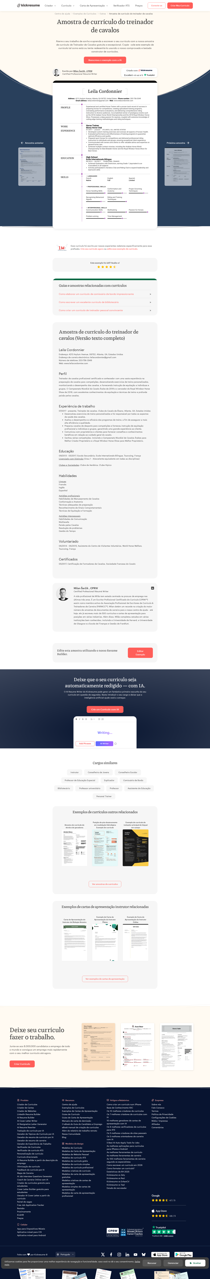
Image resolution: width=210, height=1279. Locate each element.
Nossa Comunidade (71, 1134)
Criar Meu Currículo (180, 5)
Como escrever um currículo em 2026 (124, 1165)
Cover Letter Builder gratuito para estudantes (33, 1190)
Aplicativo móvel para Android (31, 1235)
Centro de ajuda (69, 1104)
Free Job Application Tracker (30, 1205)
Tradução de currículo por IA (30, 1130)
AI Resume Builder (25, 1117)
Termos (155, 1111)
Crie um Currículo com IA (105, 709)
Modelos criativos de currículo (76, 1171)
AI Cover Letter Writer (27, 1121)
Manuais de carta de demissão (76, 1121)
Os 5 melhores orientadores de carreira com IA (125, 1138)
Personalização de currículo (30, 1153)
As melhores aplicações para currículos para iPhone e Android (125, 1147)
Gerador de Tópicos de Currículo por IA (35, 1134)
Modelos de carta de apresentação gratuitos (78, 1175)
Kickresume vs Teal (116, 1185)
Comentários (158, 1127)
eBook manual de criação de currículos (80, 1127)
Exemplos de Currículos (73, 1107)
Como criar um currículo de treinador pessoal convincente (91, 310)
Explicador (109, 780)
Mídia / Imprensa (160, 1121)
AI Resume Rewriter (26, 1127)
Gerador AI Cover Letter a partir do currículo (33, 1197)
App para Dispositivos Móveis (31, 1228)
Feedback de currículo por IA (30, 1170)
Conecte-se (156, 5)
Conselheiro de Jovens (98, 772)
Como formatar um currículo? (120, 1168)
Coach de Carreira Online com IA (32, 1179)
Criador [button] (49, 5)
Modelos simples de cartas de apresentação (76, 1188)
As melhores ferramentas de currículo (124, 1152)
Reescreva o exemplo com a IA (105, 60)
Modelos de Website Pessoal (75, 1154)
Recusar (152, 1263)
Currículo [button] (66, 5)
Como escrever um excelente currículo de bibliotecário (89, 302)
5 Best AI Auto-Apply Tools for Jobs (123, 1142)
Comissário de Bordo (133, 780)
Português (65, 1254)
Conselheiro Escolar (127, 772)
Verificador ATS (121, 5)
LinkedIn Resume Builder (28, 1114)
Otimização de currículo (28, 1166)
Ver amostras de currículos (105, 884)
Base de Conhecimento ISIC (120, 1107)
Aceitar (197, 1263)
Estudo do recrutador (117, 1188)
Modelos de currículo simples (76, 1164)
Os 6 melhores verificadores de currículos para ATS (126, 1128)
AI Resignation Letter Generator (32, 1124)
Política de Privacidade (162, 1114)
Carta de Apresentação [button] (92, 5)
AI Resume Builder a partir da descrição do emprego (37, 1161)
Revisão (20, 1208)
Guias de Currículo (71, 1114)
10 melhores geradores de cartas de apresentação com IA (124, 1122)
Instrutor (75, 772)
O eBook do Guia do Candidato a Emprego (82, 1124)
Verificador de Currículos (29, 1147)
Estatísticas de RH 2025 (118, 1171)
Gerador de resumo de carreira (31, 1140)
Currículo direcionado (27, 1157)
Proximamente (24, 1211)
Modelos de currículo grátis (75, 1161)
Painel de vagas (24, 1202)
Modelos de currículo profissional (77, 1167)
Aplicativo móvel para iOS (29, 1232)
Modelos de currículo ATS (74, 1157)
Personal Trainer (104, 796)
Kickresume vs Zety (116, 1175)
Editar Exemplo (140, 653)
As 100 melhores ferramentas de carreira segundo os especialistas (126, 1160)
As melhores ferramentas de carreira (124, 1155)
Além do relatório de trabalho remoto (79, 1130)
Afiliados (156, 1124)
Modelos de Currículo (72, 1148)
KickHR (20, 1215)
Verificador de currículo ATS (30, 1150)
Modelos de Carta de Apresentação (78, 1151)
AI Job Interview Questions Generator (34, 1176)
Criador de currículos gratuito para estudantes (33, 1184)
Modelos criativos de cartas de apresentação (76, 1182)
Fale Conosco (158, 1107)
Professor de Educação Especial (80, 780)
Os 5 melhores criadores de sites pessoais (127, 1133)
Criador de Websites (26, 1111)
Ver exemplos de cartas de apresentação (105, 979)
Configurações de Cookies (164, 1117)
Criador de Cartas (25, 1107)
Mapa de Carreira (25, 1173)
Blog (64, 1137)
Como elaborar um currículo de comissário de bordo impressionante (96, 294)
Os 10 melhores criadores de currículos (125, 1111)
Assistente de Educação (139, 788)
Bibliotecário (64, 788)
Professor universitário (89, 788)
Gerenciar (173, 1263)
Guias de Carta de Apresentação (77, 1117)
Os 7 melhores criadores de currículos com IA (127, 1115)
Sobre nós (156, 1104)
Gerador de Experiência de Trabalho (34, 1144)
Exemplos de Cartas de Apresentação (79, 1111)
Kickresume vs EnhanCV (118, 1181)
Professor (114, 788)
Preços (139, 5)
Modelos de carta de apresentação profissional (78, 1194)
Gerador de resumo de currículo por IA (35, 1137)
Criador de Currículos (27, 1104)
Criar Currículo (22, 1064)
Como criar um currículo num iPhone (124, 1104)
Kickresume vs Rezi (116, 1178)
